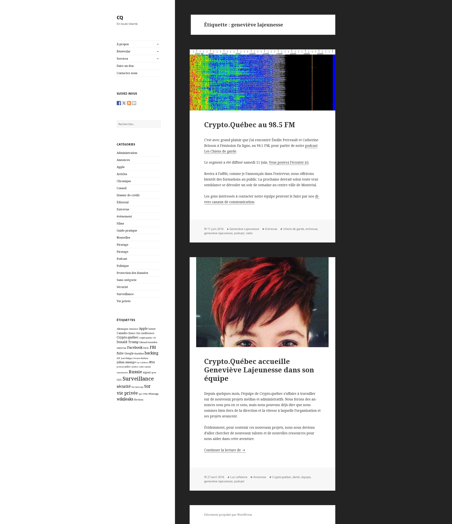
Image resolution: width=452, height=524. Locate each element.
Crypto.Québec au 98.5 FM (249, 124)
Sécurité (122, 287)
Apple (121, 167)
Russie (135, 372)
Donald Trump (128, 342)
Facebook (134, 347)
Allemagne (122, 328)
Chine (131, 333)
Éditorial (123, 202)
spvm (153, 372)
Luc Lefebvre (142, 362)
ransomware (122, 372)
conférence (147, 333)
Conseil (121, 188)
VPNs (145, 394)
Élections (138, 399)
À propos (123, 44)
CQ (120, 17)
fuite (120, 353)
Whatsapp (153, 393)
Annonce (133, 328)
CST (154, 338)
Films (120, 223)
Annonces (123, 160)
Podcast (122, 259)
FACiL (146, 347)
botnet (152, 328)
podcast (120, 367)
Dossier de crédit (128, 195)
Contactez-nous (127, 73)
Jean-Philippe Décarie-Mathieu (134, 358)
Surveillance (125, 294)
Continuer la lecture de (225, 450)
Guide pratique (127, 230)
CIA (138, 333)
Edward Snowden (148, 342)
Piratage (122, 245)
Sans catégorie (126, 280)
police (128, 366)
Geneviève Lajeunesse (244, 229)
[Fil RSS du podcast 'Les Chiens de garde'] (129, 103)
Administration (127, 153)
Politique (123, 266)
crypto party (145, 337)
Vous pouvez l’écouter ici (288, 162)
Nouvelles (123, 237)
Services (122, 59)
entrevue (121, 347)
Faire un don (125, 66)
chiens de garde (293, 229)
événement (124, 216)
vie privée (127, 393)
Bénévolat (123, 51)
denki (296, 477)
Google (129, 353)
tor (147, 386)
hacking (151, 352)
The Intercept (137, 387)
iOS (118, 358)
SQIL (119, 379)
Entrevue (123, 209)
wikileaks (125, 399)
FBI (153, 347)
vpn (140, 394)
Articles (122, 174)
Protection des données (132, 273)
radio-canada (145, 367)
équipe (306, 477)
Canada (122, 333)
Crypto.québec (128, 337)
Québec (134, 367)
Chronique (124, 181)
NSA (152, 362)
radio (249, 233)
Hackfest (139, 353)
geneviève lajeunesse (218, 233)
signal (147, 372)
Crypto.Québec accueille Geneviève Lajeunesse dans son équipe (259, 370)
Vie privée (124, 301)
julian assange (126, 362)
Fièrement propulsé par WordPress (228, 515)
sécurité (124, 386)
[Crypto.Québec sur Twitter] (124, 103)
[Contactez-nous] (134, 103)
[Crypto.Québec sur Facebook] (119, 103)
